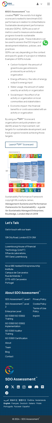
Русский (17, 406)
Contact (9, 356)
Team (8, 347)
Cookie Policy (39, 303)
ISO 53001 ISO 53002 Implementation (15, 325)
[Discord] (36, 386)
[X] (12, 387)
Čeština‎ (30, 400)
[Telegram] (6, 393)
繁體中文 (22, 400)
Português (8, 406)
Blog (7, 351)
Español (26, 406)
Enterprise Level (13, 311)
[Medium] (42, 386)
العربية (6, 400)
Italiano (32, 403)
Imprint (36, 315)
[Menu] (48, 4)
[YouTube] (30, 386)
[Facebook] (6, 386)
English (7, 403)
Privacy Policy (39, 299)
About (8, 342)
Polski (38, 403)
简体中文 (13, 400)
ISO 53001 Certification (16, 338)
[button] (39, 4)
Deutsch (24, 403)
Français (15, 403)
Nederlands (40, 400)
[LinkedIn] (18, 386)
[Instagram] (23, 387)
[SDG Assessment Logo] (8, 4)
